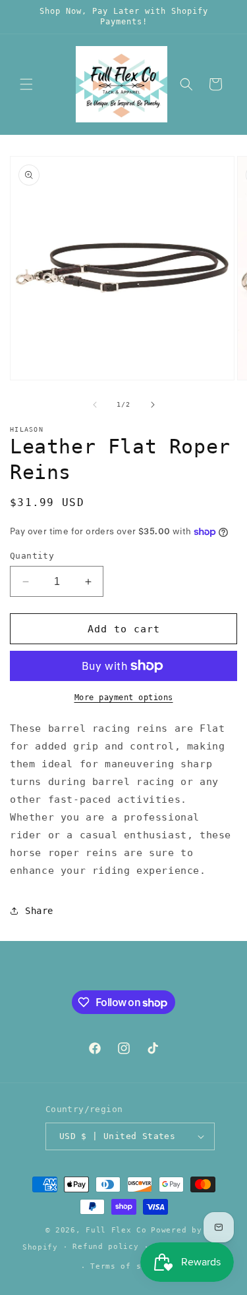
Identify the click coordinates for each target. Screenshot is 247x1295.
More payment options (123, 697)
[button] (26, 84)
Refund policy (105, 1246)
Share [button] (39, 910)
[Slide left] (94, 404)
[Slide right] (152, 404)
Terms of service (130, 1266)
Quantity (32, 556)
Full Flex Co (116, 1230)
